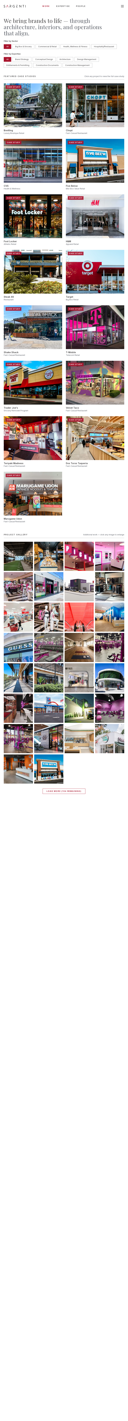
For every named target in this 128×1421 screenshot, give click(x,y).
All (7, 46)
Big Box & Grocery (23, 46)
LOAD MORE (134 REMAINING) (64, 791)
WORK (46, 6)
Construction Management (77, 65)
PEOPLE (81, 6)
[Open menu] (122, 6)
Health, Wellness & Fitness (75, 46)
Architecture (65, 59)
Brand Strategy (22, 59)
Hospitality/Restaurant (104, 46)
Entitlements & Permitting (17, 65)
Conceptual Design (44, 59)
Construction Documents (47, 65)
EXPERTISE (63, 6)
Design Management (86, 59)
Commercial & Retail (47, 46)
